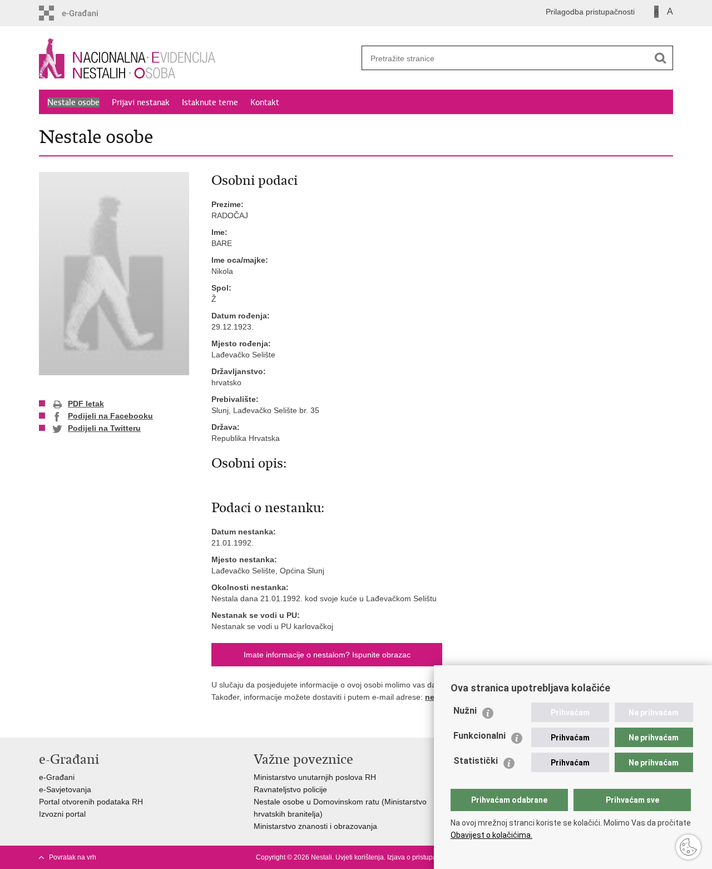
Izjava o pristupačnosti (420, 857)
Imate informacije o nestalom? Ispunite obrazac (327, 654)
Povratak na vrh (72, 857)
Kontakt (264, 102)
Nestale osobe (73, 102)
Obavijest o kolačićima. (491, 835)
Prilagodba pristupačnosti (590, 11)
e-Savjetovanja (65, 789)
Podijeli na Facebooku (110, 415)
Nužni (465, 710)
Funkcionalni (479, 735)
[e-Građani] (86, 13)
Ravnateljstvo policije (290, 789)
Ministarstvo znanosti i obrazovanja (315, 826)
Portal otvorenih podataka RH (91, 801)
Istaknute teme (210, 102)
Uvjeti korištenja (359, 857)
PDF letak (86, 403)
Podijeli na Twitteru (104, 428)
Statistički (475, 760)
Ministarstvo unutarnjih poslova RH (315, 777)
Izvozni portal (62, 813)
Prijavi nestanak (141, 102)
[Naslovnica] (197, 58)
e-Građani (57, 777)
